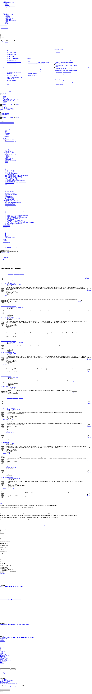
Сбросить (6, 567)
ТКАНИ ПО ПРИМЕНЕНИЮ (8, 100)
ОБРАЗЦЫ (4, 102)
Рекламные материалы (4, 648)
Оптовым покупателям (4, 655)
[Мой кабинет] (1, 105)
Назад (6, 126)
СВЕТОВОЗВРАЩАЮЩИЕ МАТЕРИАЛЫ (11, 99)
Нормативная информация (5, 644)
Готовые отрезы (3, 654)
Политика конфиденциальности (6, 646)
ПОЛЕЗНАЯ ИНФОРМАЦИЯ (10, 141)
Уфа (5, 132)
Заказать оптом (3, 657)
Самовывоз (2, 641)
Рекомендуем (2, 653)
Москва (6, 128)
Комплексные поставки (4, 658)
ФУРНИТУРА (5, 98)
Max (3, 259)
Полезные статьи (3, 645)
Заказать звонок (3, 124)
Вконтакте (6, 254)
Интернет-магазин (3, 638)
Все (1, 503)
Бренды (1, 662)
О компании (2, 656)
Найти (2, 691)
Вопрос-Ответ (3, 647)
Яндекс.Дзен (6, 257)
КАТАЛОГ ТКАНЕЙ (8, 165)
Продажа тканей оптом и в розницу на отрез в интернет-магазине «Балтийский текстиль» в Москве (18, 686)
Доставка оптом (3, 661)
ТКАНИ (4, 97)
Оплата (1, 639)
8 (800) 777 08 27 (7, 109)
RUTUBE (4, 258)
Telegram (5, 255)
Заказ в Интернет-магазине (5, 642)
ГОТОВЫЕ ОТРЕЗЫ (6, 101)
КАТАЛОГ (5, 96)
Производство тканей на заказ (5, 660)
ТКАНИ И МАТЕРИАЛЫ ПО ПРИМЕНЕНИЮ (13, 208)
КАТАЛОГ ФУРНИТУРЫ (9, 191)
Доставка (2, 640)
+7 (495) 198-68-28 (3, 25)
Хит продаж (2, 651)
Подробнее (87, 278)
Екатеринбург (7, 133)
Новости (2, 663)
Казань (6, 131)
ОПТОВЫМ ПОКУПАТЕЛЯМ (10, 154)
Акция (1, 652)
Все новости (2, 573)
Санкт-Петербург (8, 129)
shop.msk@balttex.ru (5, 252)
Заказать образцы (3, 659)
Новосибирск (7, 134)
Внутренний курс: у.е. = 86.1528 (6, 688)
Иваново (6, 130)
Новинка (2, 650)
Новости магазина (4, 570)
